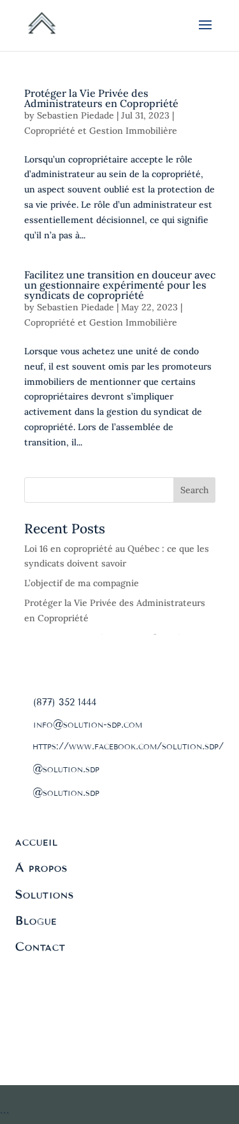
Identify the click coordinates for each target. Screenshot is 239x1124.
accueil (36, 842)
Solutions (44, 895)
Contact (40, 947)
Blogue (36, 921)
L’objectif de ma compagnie (81, 583)
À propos (41, 868)
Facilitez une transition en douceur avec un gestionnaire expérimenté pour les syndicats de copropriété (119, 284)
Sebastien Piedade (75, 115)
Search (194, 490)
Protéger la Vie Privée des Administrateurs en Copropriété (101, 98)
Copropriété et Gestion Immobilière (100, 130)
